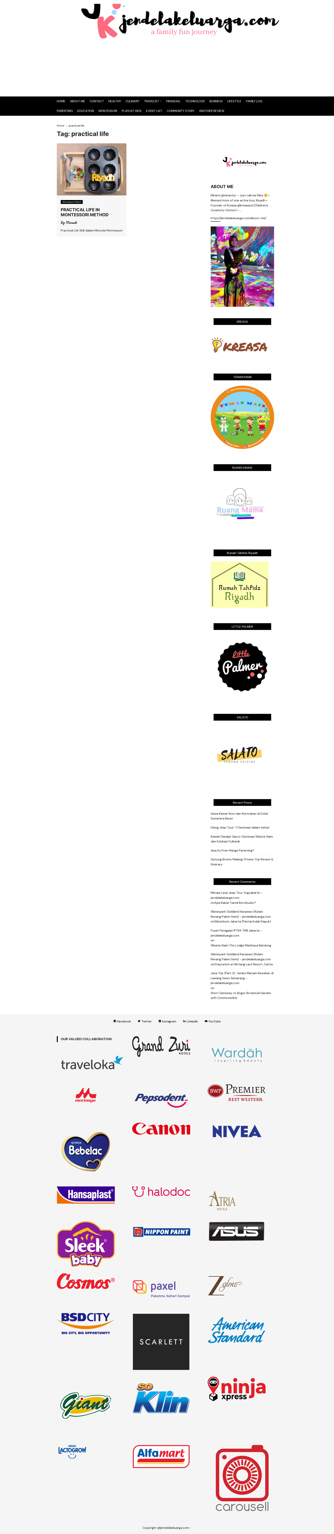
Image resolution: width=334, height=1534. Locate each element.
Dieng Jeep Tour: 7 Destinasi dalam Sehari (240, 827)
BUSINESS (216, 101)
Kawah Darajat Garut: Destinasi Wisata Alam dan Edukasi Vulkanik (242, 839)
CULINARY (132, 101)
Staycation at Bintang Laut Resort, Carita (243, 964)
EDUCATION (85, 111)
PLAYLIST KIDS (131, 111)
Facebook (123, 1021)
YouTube (214, 1021)
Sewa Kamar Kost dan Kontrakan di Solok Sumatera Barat (239, 816)
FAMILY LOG (254, 101)
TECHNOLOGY (195, 101)
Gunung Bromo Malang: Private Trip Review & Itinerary (242, 861)
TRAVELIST (151, 101)
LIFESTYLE (234, 101)
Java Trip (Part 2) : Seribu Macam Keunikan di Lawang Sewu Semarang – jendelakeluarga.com (242, 978)
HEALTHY (114, 101)
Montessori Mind (72, 202)
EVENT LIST (154, 111)
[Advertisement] (167, 68)
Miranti (71, 222)
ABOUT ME (77, 101)
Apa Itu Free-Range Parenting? (232, 850)
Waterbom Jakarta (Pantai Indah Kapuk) (242, 921)
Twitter (146, 1021)
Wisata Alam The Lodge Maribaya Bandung (241, 945)
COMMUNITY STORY (180, 111)
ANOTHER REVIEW (211, 111)
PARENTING (65, 111)
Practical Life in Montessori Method (85, 212)
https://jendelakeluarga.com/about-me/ (238, 218)
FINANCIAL (173, 101)
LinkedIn (192, 1021)
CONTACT (97, 101)
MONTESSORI (108, 111)
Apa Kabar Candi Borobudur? (235, 903)
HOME (61, 101)
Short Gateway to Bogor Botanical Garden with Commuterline (241, 995)
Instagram (168, 1021)
